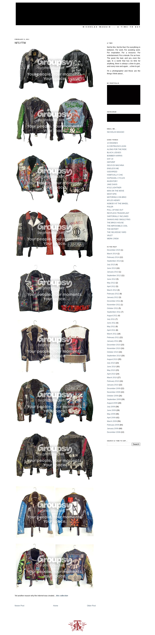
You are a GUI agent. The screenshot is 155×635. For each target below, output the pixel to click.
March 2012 (112, 290)
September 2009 (114, 399)
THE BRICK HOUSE (115, 223)
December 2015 (113, 250)
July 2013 (111, 265)
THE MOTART (113, 229)
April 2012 (111, 286)
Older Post (91, 606)
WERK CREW (113, 239)
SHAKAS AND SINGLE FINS (118, 219)
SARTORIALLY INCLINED (118, 216)
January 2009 (112, 428)
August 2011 (112, 316)
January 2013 (112, 272)
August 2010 (112, 359)
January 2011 (112, 341)
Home (55, 606)
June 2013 (111, 268)
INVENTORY (112, 181)
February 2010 (113, 381)
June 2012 (111, 279)
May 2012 (111, 283)
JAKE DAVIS (112, 184)
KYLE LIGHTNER (114, 188)
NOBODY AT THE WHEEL (117, 204)
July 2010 (111, 363)
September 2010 (114, 356)
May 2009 (111, 414)
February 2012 (113, 294)
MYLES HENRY (113, 200)
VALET (110, 235)
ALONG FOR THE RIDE (117, 149)
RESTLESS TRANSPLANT (118, 213)
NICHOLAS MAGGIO (115, 132)
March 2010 (112, 377)
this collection (62, 596)
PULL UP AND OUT (115, 210)
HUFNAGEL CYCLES (116, 178)
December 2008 (113, 432)
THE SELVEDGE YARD (116, 232)
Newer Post (19, 606)
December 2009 (113, 388)
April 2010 (111, 374)
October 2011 (112, 308)
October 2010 (112, 352)
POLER (110, 207)
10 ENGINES (112, 143)
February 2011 (113, 337)
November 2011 (113, 305)
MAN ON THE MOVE (115, 191)
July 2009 (111, 407)
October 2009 (112, 396)
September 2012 (114, 275)
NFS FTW (20, 42)
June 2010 (111, 367)
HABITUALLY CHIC (115, 175)
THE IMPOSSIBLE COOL (117, 226)
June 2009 (111, 410)
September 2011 (114, 312)
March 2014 (112, 254)
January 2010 (112, 385)
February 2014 (113, 257)
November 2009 (113, 392)
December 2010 (113, 345)
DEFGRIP (111, 162)
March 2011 (112, 334)
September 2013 (114, 261)
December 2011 (113, 301)
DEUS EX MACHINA (115, 165)
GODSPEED (112, 172)
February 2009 (113, 425)
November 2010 (113, 348)
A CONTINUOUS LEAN (116, 146)
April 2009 (111, 418)
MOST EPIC (112, 194)
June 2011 (111, 323)
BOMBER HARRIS (114, 156)
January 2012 (112, 297)
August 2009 (112, 403)
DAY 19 (110, 159)
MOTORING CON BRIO (116, 197)
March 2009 (112, 421)
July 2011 (111, 319)
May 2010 (111, 370)
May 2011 (111, 326)
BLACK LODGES (114, 153)
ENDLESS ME (113, 168)
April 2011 (111, 330)
